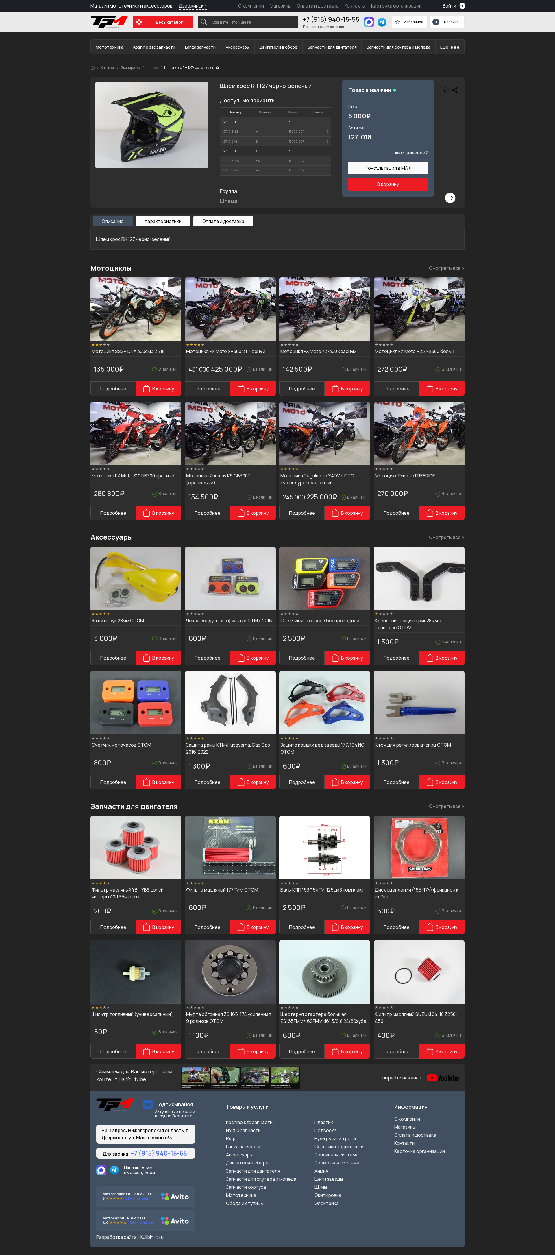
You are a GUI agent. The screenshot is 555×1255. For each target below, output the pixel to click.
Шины (320, 1187)
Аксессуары (237, 47)
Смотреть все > (447, 268)
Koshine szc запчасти (154, 47)
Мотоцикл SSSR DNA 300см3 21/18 (128, 351)
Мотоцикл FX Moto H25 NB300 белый (414, 351)
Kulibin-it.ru (152, 1237)
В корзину (388, 184)
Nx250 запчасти (243, 1130)
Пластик (323, 1122)
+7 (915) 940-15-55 (331, 19)
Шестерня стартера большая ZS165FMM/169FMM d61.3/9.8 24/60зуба (323, 1017)
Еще (444, 47)
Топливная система (336, 1154)
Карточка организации (396, 6)
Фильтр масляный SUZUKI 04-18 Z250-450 (416, 1017)
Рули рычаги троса (335, 1138)
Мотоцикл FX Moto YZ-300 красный (318, 351)
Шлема (152, 67)
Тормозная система (336, 1163)
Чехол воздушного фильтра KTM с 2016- (230, 620)
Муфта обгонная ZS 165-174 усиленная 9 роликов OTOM (228, 1017)
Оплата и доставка (318, 6)
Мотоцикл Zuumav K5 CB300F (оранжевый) (218, 479)
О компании (251, 6)
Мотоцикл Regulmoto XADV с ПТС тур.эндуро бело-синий (317, 479)
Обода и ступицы (245, 1203)
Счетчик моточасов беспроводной (319, 620)
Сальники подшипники (339, 1146)
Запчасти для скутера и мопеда (398, 47)
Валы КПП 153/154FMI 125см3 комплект (322, 890)
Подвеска (325, 1130)
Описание (113, 221)
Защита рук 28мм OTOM (118, 620)
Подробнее (113, 388)
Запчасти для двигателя (332, 47)
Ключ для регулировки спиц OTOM (413, 745)
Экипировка (130, 67)
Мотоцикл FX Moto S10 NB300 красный (133, 476)
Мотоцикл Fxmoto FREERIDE (405, 476)
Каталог (108, 67)
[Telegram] (382, 22)
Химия (321, 1171)
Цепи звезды (328, 1179)
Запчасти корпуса (246, 1187)
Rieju (231, 1138)
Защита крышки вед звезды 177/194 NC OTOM (322, 748)
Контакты (355, 6)
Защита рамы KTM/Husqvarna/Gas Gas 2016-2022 (228, 748)
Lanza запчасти (200, 47)
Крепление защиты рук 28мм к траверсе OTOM (408, 624)
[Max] (369, 22)
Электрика (326, 1203)
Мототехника (109, 47)
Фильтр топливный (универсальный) (132, 1014)
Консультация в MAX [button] (388, 168)
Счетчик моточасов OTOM (121, 745)
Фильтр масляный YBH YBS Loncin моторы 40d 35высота (128, 893)
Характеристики (163, 221)
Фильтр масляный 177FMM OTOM (222, 890)
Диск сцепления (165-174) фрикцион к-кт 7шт (417, 893)
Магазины (280, 6)
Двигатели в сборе (278, 47)
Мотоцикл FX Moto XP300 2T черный (225, 351)
